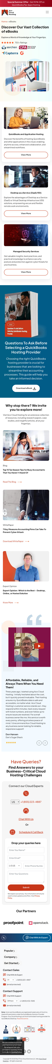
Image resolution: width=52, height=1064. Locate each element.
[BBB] (6, 1029)
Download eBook (24, 388)
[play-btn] (39, 646)
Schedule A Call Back (31, 832)
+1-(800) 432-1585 (27, 1001)
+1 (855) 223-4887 (31, 801)
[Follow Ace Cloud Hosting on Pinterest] (24, 1051)
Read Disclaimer (22, 1019)
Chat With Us (26, 818)
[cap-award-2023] (29, 1029)
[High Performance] (41, 1029)
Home (4, 21)
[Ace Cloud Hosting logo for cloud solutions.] (8, 12)
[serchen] (10, 1039)
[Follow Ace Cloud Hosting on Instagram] (29, 1051)
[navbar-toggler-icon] (47, 12)
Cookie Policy (16, 1052)
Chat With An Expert (38, 937)
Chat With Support (14, 996)
